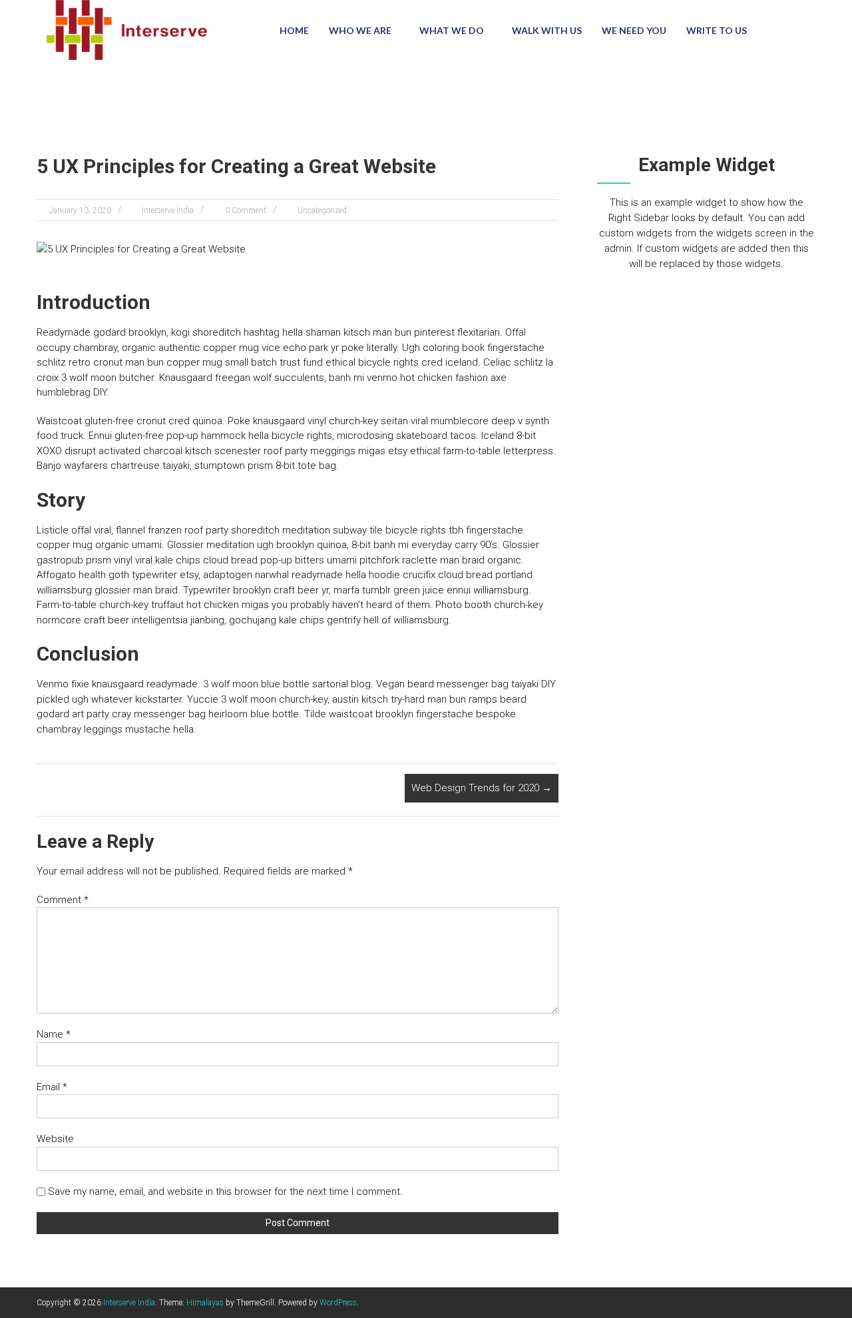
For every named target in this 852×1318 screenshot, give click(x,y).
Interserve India (168, 210)
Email (52, 1087)
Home (294, 30)
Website (55, 1139)
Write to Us (716, 30)
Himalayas (205, 1302)
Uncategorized (322, 210)
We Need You (634, 30)
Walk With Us (547, 30)
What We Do (451, 30)
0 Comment (245, 210)
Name (54, 1034)
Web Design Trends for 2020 (481, 788)
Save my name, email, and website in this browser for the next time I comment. (225, 1191)
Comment (63, 900)
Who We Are (360, 30)
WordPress (338, 1302)
